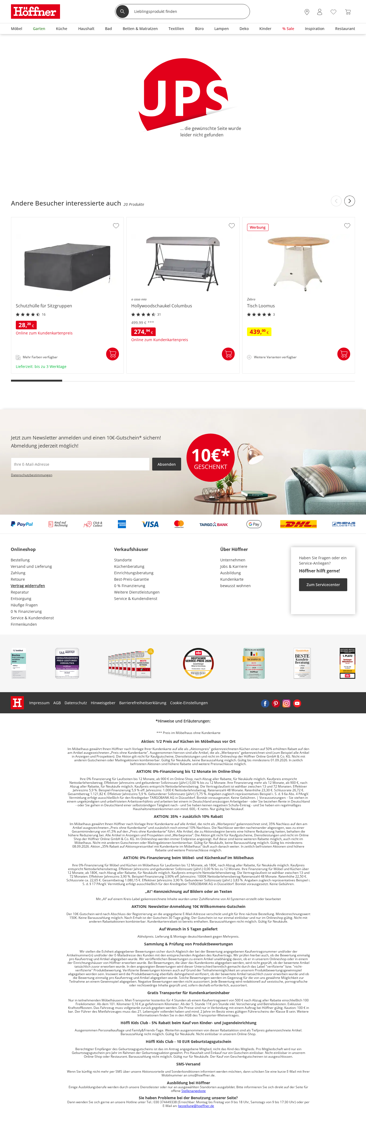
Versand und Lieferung (31, 566)
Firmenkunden (24, 624)
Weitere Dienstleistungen (137, 592)
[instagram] (286, 703)
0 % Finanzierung (26, 611)
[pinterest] (276, 703)
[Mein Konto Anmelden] (319, 12)
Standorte (123, 559)
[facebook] (265, 703)
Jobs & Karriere (233, 566)
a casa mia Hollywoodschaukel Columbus (164, 371)
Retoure (18, 579)
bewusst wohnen (235, 585)
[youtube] (297, 703)
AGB (57, 702)
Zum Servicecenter (323, 584)
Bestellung (20, 559)
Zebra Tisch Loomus (261, 371)
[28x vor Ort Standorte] (307, 12)
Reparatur (20, 592)
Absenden (167, 464)
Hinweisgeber (103, 702)
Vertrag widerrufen (28, 585)
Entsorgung (21, 598)
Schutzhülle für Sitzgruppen (37, 371)
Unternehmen (232, 559)
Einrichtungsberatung (134, 572)
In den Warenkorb (112, 354)
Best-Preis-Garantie (131, 579)
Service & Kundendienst (32, 617)
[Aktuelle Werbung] (258, 229)
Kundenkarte (232, 579)
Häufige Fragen (24, 604)
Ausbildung (230, 572)
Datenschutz (76, 702)
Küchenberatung (129, 566)
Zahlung (18, 572)
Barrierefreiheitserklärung (142, 702)
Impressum (39, 702)
